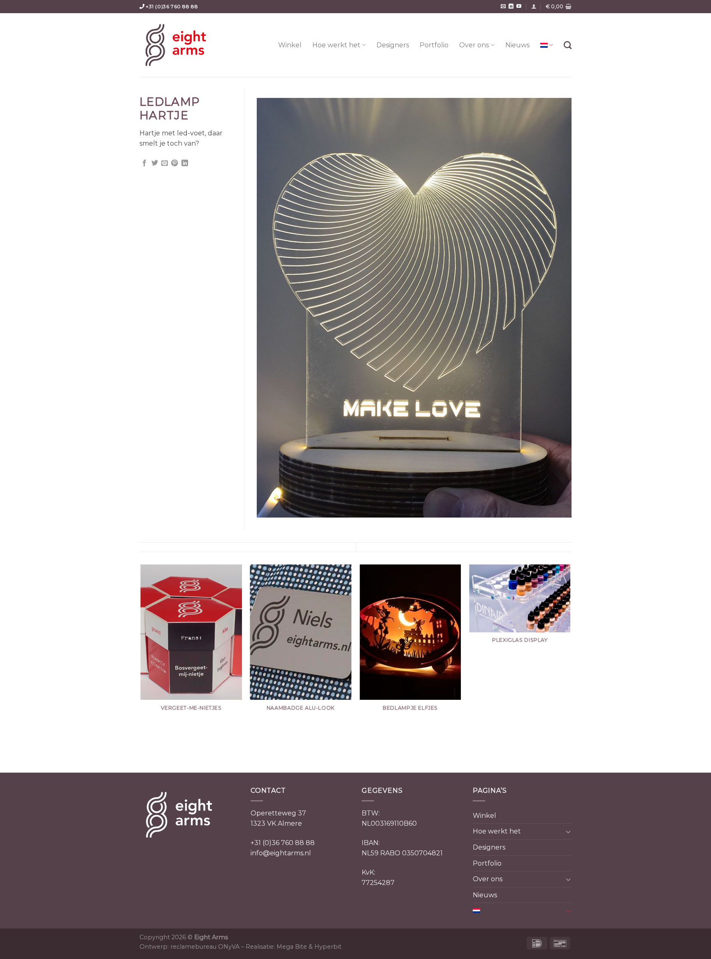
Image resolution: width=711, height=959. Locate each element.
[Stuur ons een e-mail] (503, 6)
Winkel (290, 45)
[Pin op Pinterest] (174, 163)
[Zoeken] (568, 45)
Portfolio (434, 45)
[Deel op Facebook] (144, 163)
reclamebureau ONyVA (204, 946)
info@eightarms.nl (281, 853)
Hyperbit (328, 946)
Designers (392, 45)
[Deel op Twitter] (154, 163)
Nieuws (517, 45)
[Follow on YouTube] (518, 6)
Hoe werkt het (336, 45)
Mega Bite (291, 946)
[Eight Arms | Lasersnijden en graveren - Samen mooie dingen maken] (175, 45)
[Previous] (141, 668)
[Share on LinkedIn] (184, 163)
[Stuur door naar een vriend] (164, 163)
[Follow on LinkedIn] (511, 6)
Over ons (474, 45)
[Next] (570, 668)
